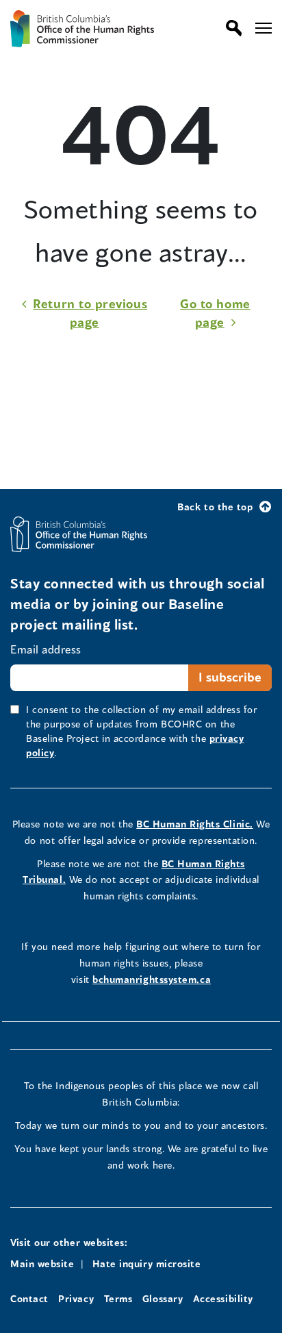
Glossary (162, 1298)
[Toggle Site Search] (230, 28)
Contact (29, 1298)
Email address (45, 649)
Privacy (76, 1298)
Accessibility (223, 1298)
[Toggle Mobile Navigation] (263, 28)
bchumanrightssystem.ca (151, 979)
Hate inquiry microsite (146, 1263)
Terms (118, 1298)
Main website (42, 1263)
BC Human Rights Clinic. (194, 824)
